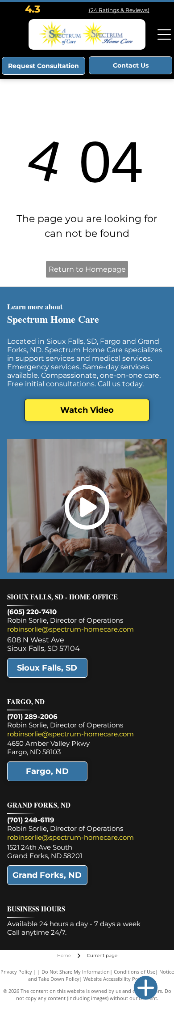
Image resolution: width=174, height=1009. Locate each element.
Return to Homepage (87, 269)
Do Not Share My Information (75, 971)
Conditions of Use (134, 971)
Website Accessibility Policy (114, 978)
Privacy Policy (16, 971)
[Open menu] (164, 34)
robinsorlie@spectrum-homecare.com (70, 629)
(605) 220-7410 (32, 611)
